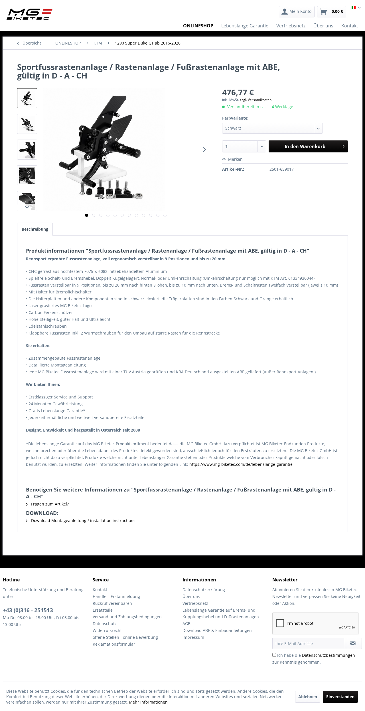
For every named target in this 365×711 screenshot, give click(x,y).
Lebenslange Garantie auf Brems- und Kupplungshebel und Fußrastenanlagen (220, 613)
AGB (186, 623)
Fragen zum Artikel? (49, 504)
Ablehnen (307, 696)
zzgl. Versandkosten (255, 99)
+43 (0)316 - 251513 (28, 610)
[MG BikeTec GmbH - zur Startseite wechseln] (29, 14)
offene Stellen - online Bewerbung (125, 637)
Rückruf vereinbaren (112, 603)
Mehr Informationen (148, 702)
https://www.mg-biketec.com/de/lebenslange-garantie (241, 464)
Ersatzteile (103, 610)
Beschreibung (35, 229)
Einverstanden (340, 696)
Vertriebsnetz (195, 603)
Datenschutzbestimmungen (328, 655)
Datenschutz (105, 623)
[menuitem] (297, 11)
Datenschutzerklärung (203, 589)
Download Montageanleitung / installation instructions (82, 520)
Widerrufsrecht (107, 630)
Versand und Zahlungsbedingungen (127, 616)
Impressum (193, 637)
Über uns (191, 596)
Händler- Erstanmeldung (116, 596)
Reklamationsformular (114, 644)
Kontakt (100, 589)
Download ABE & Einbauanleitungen (217, 630)
